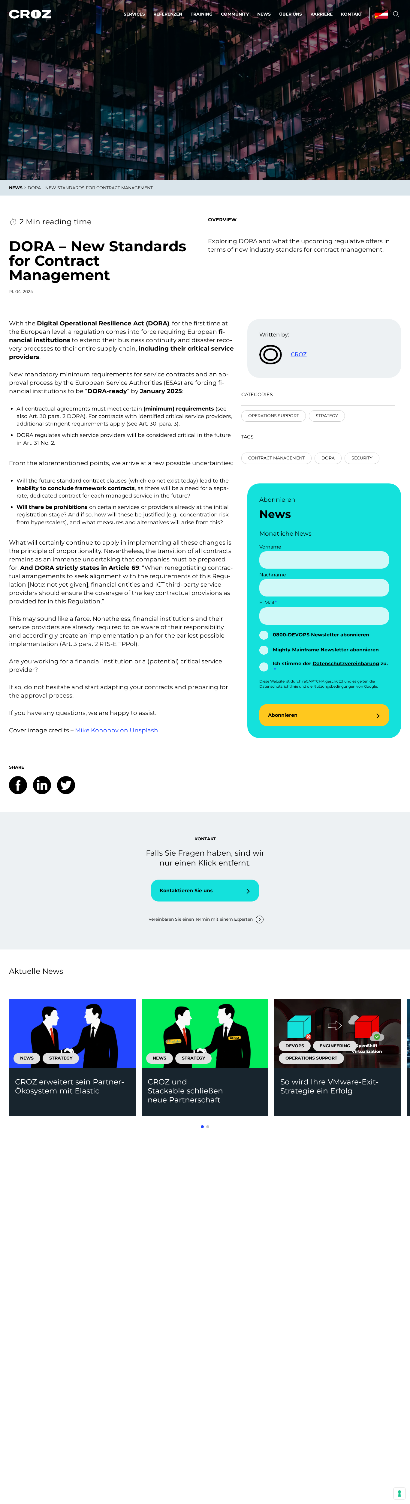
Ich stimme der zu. (330, 663)
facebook (18, 785)
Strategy (327, 415)
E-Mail (266, 602)
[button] (202, 1126)
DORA (328, 458)
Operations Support (273, 415)
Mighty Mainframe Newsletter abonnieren (326, 650)
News (264, 14)
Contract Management (276, 458)
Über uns (290, 14)
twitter (66, 785)
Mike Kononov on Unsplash (116, 730)
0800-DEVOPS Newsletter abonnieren (321, 635)
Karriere (321, 14)
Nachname (272, 575)
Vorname (270, 547)
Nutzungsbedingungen (334, 686)
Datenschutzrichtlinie (278, 686)
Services (134, 14)
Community (235, 14)
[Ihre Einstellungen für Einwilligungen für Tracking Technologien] (399, 1493)
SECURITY (361, 458)
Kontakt (351, 14)
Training (202, 14)
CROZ (299, 354)
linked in (42, 785)
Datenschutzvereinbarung (346, 663)
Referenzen (167, 14)
